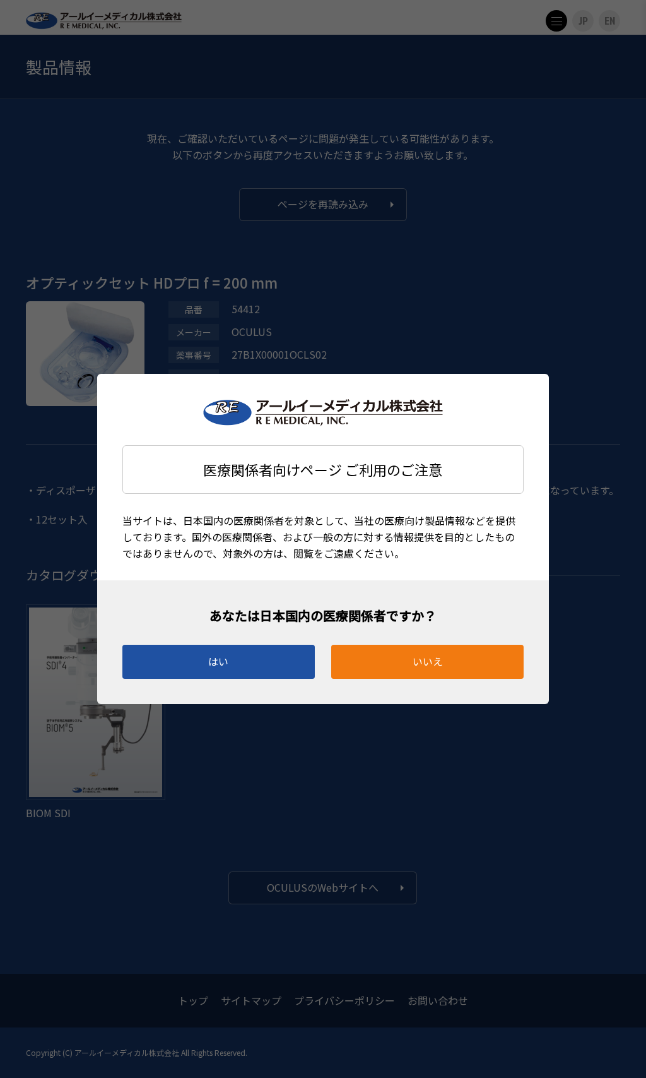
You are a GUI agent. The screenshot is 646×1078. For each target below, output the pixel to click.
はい (218, 661)
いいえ (428, 661)
